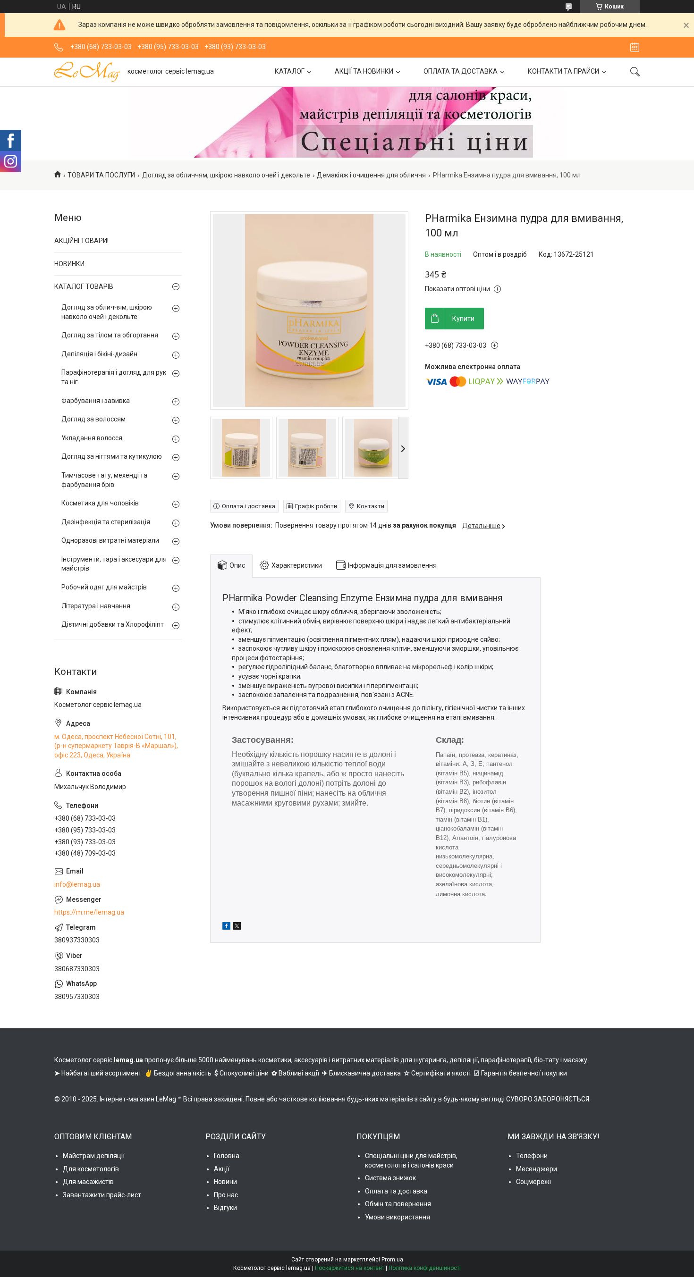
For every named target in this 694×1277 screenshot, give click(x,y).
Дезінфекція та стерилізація (105, 522)
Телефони (532, 1155)
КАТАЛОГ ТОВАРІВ (83, 286)
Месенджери (536, 1169)
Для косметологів (91, 1169)
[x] (237, 927)
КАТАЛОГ (290, 71)
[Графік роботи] (634, 47)
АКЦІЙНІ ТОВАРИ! (81, 240)
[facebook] (226, 927)
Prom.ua (392, 1259)
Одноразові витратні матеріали (110, 540)
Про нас (226, 1195)
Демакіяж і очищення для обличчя (371, 175)
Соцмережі (533, 1181)
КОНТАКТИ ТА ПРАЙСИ (563, 71)
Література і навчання (95, 606)
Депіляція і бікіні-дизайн (99, 354)
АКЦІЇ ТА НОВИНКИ (364, 71)
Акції (221, 1169)
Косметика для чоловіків (100, 503)
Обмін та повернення (398, 1204)
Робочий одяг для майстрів (104, 587)
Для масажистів (88, 1181)
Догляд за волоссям (93, 419)
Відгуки (225, 1207)
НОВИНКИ (69, 264)
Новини (225, 1181)
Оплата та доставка (396, 1191)
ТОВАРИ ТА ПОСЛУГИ (101, 175)
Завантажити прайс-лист (102, 1195)
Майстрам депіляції (94, 1155)
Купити (463, 318)
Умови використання (397, 1217)
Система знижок (390, 1178)
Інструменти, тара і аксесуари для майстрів (114, 563)
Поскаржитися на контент (349, 1268)
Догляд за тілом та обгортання (109, 335)
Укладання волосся (91, 438)
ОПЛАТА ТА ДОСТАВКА (460, 71)
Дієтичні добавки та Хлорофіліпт (112, 624)
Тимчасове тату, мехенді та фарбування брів (104, 479)
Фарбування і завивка (95, 400)
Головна (226, 1155)
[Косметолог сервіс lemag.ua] (87, 72)
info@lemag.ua (77, 884)
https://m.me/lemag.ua (89, 912)
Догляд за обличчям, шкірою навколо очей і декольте (226, 175)
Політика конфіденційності (425, 1268)
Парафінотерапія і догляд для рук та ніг (113, 377)
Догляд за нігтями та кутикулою (111, 456)
